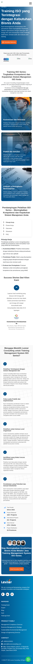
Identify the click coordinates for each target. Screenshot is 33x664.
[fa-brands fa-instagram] (12, 594)
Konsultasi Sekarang (10, 42)
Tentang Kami (5, 605)
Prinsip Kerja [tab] (10, 222)
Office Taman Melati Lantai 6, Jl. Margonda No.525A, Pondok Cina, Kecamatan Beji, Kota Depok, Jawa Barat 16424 (15, 648)
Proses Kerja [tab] (10, 225)
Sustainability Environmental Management (14, 630)
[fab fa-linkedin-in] (7, 594)
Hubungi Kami (5, 615)
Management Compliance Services (11, 624)
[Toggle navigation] (30, 3)
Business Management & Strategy (11, 627)
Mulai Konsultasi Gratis (16, 569)
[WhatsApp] (28, 659)
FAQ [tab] (7, 234)
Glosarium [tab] (9, 231)
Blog (2, 610)
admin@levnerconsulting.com (12, 644)
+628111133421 (8, 641)
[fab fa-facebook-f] (3, 594)
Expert (3, 607)
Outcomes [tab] (9, 228)
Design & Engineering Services (10, 632)
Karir (2, 613)
